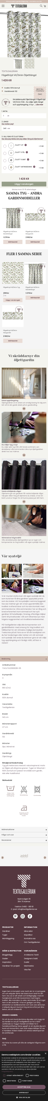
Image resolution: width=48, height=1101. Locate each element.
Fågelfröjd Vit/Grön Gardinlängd (10, 232)
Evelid (26, 962)
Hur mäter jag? (8, 124)
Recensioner (6, 840)
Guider (5, 958)
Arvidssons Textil (31, 955)
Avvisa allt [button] (24, 1093)
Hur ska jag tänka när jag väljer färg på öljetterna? (22, 139)
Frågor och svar (8, 835)
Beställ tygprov (40, 90)
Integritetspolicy (7, 1071)
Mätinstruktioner (8, 829)
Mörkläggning (8, 938)
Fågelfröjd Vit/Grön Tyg (11, 287)
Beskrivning (6, 659)
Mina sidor (28, 931)
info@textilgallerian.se (27, 909)
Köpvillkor (28, 935)
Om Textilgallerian (32, 942)
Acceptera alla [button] (24, 1087)
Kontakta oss (29, 938)
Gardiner (6, 931)
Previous (4, 856)
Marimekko (29, 966)
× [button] (45, 1053)
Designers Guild (31, 958)
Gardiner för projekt (11, 966)
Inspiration (6, 962)
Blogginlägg (7, 955)
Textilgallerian (10, 71)
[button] (18, 63)
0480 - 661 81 (27, 906)
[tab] (24, 658)
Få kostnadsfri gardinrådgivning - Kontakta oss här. (24, 1)
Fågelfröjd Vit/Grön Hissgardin (32, 232)
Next (43, 856)
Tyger (4, 935)
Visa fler (27, 969)
